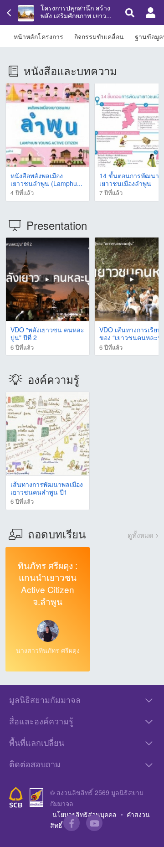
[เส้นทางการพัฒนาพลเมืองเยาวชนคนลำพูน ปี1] (47, 433)
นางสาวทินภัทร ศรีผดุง (48, 650)
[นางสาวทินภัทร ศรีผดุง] (48, 631)
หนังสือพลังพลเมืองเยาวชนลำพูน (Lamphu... (46, 179)
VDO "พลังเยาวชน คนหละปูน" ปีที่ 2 (47, 333)
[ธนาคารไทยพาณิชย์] (16, 797)
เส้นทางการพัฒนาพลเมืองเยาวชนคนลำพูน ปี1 (46, 488)
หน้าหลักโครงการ (38, 36)
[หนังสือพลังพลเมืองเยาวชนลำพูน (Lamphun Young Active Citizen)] (47, 125)
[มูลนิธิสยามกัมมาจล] (36, 797)
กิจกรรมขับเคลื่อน (99, 36)
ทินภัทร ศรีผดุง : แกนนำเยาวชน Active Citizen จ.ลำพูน (47, 583)
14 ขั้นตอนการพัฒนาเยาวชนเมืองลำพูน (129, 179)
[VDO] (47, 279)
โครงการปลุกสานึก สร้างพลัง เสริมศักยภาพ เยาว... (76, 12)
